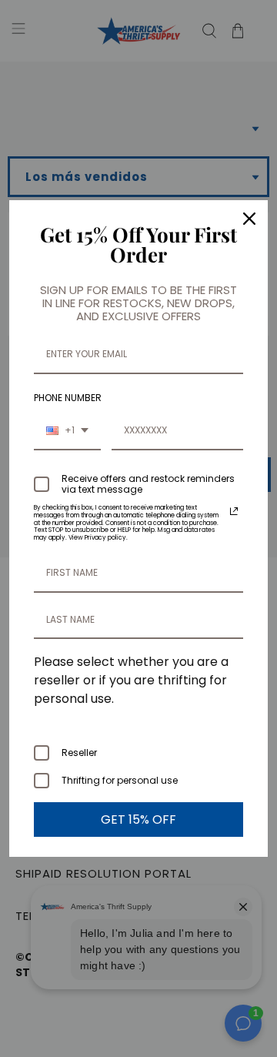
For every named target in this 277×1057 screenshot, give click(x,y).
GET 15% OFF (138, 819)
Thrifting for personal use (120, 780)
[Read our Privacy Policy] (234, 511)
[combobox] (67, 431)
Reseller (79, 752)
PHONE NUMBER (68, 397)
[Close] (249, 218)
